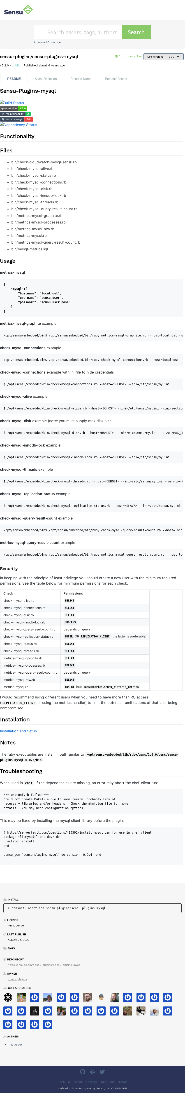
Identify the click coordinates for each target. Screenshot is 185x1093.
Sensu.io (64, 1082)
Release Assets (116, 78)
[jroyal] (76, 1012)
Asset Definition (46, 78)
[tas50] (23, 998)
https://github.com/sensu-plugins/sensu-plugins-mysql (44, 964)
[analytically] (129, 998)
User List (107, 1082)
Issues (122, 1082)
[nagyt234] (63, 998)
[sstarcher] (76, 998)
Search (136, 32)
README (14, 78)
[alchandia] (36, 1026)
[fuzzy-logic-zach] (9, 1012)
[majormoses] (9, 998)
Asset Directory (85, 1082)
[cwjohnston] (89, 998)
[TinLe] (23, 1026)
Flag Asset (15, 1044)
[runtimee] (169, 998)
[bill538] (49, 1026)
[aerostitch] (103, 1012)
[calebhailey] (63, 1012)
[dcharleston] (23, 1012)
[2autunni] (116, 1012)
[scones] (49, 1012)
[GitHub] (83, 1073)
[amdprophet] (129, 1012)
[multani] (36, 1012)
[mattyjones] (142, 998)
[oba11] (156, 1012)
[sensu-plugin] (156, 998)
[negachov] (142, 1012)
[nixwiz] (49, 998)
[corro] (9, 1026)
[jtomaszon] (89, 1012)
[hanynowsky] (116, 998)
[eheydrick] (36, 998)
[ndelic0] (169, 1012)
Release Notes (80, 78)
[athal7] (103, 998)
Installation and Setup (18, 731)
